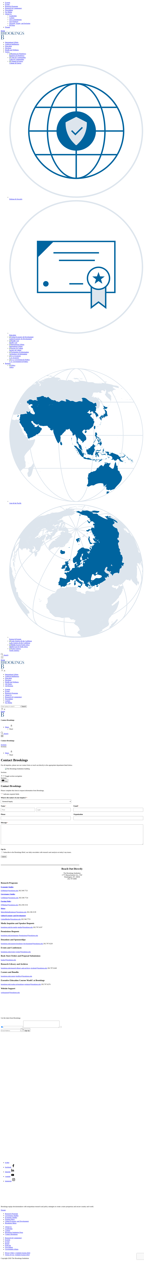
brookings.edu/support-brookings (12, 944)
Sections (3, 745)
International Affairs (11, 42)
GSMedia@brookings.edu (9, 898)
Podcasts (8, 1245)
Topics (7, 52)
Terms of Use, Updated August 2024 (17, 1255)
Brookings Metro (10, 1223)
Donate (7, 27)
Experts (7, 2)
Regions (8, 363)
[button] (72, 777)
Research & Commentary (13, 8)
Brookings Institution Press (14, 1232)
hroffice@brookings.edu (24, 976)
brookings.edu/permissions (10, 935)
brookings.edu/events (8, 952)
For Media (8, 12)
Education (8, 46)
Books (7, 1243)
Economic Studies (11, 1217)
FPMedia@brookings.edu (9, 905)
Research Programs (11, 6)
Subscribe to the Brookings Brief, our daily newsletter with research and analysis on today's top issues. (37, 852)
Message (4, 823)
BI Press (12, 25)
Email (76, 806)
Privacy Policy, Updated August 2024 (17, 1253)
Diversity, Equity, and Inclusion (19, 23)
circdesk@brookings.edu (38, 968)
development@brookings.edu (33, 944)
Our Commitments (15, 20)
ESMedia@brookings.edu (9, 890)
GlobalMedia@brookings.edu (11, 919)
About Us (8, 14)
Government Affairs (11, 1249)
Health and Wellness (12, 50)
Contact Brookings (11, 1234)
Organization (78, 814)
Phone (3, 814)
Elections (8, 48)
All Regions (9, 686)
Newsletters (9, 10)
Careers (11, 18)
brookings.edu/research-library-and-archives (15, 968)
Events (7, 4)
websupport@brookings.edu (10, 992)
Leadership (13, 16)
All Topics (8, 684)
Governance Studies (11, 1215)
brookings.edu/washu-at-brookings (12, 984)
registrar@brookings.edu (32, 984)
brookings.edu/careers (8, 976)
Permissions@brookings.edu (28, 935)
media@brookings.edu (25, 927)
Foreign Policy (10, 1219)
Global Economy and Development (17, 1221)
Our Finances (13, 21)
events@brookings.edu (23, 952)
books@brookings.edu (8, 960)
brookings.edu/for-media (9, 927)
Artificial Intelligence (12, 44)
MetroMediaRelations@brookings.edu (13, 912)
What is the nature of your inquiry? (14, 798)
